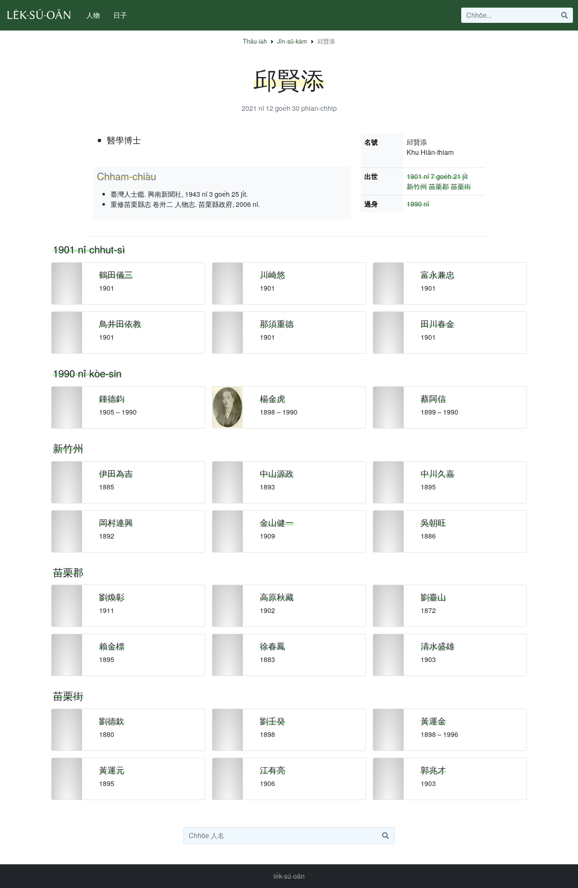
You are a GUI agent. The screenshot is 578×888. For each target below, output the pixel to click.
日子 (120, 15)
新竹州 (417, 186)
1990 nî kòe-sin (87, 373)
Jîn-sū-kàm (292, 41)
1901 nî (418, 176)
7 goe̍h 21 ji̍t (449, 176)
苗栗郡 (439, 186)
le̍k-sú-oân (289, 876)
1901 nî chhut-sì (89, 249)
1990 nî (418, 204)
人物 (93, 15)
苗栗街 (461, 186)
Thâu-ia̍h (255, 41)
